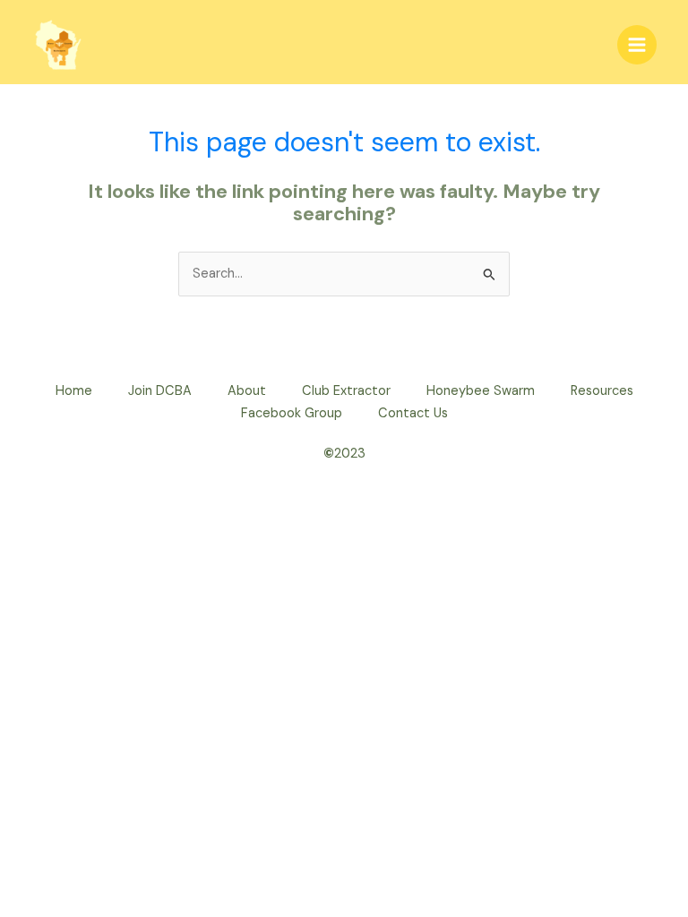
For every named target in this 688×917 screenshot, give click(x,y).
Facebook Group (291, 413)
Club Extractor (346, 390)
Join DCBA (160, 390)
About (247, 390)
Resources (602, 390)
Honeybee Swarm (480, 390)
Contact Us (413, 413)
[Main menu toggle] (637, 44)
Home (74, 390)
